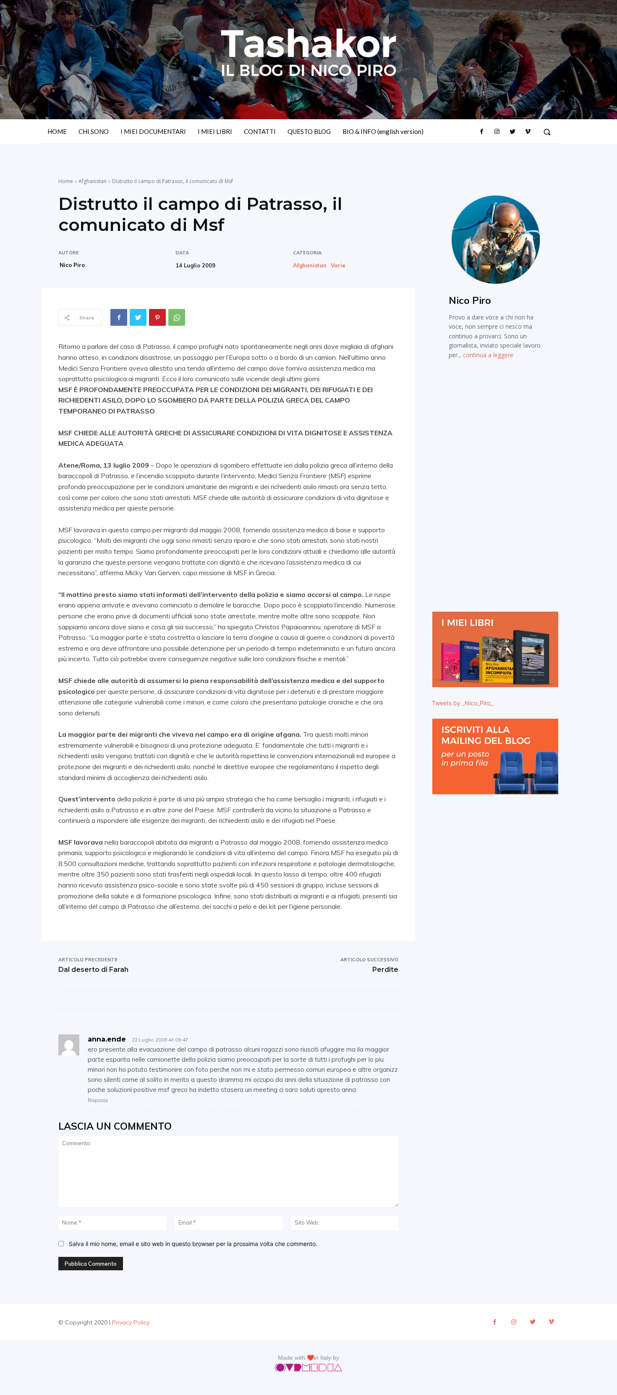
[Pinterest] (157, 317)
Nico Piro (72, 265)
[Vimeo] (527, 131)
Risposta (98, 1100)
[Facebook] (481, 131)
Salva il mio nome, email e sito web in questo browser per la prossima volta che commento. (193, 1243)
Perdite (385, 970)
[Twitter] (512, 131)
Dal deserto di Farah (93, 970)
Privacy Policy (130, 1322)
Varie (338, 265)
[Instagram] (497, 131)
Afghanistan (92, 181)
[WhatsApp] (176, 317)
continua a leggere (488, 355)
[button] (547, 132)
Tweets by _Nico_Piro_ (462, 703)
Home (65, 181)
